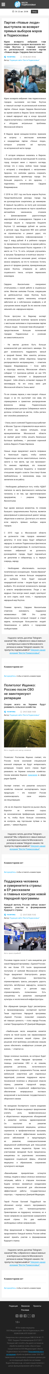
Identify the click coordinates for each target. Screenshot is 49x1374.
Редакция (13, 1306)
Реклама (25, 1310)
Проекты (37, 1306)
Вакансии (25, 1306)
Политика (11, 57)
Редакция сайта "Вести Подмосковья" (25, 60)
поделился (32, 775)
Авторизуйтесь (10, 676)
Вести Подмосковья (25, 4)
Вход (35, 12)
